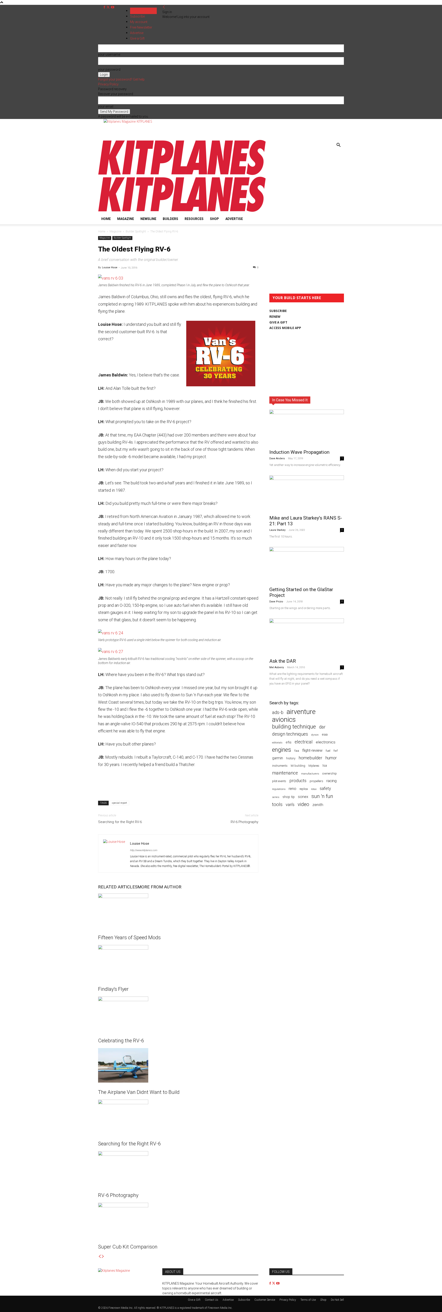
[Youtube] (112, 7)
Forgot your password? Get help (121, 79)
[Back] (164, 7)
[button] (338, 145)
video (303, 804)
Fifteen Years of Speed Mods (129, 937)
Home (106, 219)
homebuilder (310, 758)
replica (304, 789)
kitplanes (313, 765)
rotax (314, 789)
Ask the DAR (282, 661)
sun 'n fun (322, 796)
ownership (329, 773)
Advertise (234, 219)
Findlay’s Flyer (113, 989)
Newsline (148, 219)
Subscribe (137, 16)
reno (292, 788)
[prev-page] (99, 1256)
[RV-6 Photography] (178, 1168)
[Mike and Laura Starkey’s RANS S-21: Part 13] (306, 493)
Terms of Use (308, 1299)
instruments (280, 765)
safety (325, 788)
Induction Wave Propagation (299, 452)
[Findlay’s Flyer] (178, 962)
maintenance (285, 773)
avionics (284, 719)
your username (109, 54)
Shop (214, 219)
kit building (298, 765)
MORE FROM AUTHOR (159, 887)
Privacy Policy (108, 84)
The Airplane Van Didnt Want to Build (139, 1092)
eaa (325, 734)
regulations (278, 789)
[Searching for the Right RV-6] (178, 1117)
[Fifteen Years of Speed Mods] (178, 910)
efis (288, 742)
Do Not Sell (337, 1299)
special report (119, 802)
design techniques (290, 734)
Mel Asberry (276, 667)
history (290, 758)
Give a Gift (194, 1299)
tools (277, 804)
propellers (316, 781)
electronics (325, 742)
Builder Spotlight (136, 231)
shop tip (288, 797)
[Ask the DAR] (306, 636)
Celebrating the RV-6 (121, 1040)
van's (290, 804)
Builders (170, 219)
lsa (325, 765)
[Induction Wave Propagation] (306, 428)
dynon (315, 734)
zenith (317, 804)
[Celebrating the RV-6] (178, 1014)
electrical (304, 742)
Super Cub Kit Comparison (127, 1247)
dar (322, 727)
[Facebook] (105, 7)
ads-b (277, 712)
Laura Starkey (277, 530)
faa (296, 750)
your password (109, 69)
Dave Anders (277, 458)
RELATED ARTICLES (117, 887)
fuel (328, 750)
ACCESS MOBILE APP (285, 328)
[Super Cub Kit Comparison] (178, 1220)
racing (331, 780)
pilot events (279, 781)
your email (105, 106)
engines (281, 749)
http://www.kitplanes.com (143, 850)
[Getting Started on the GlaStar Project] (306, 565)
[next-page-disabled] (103, 1256)
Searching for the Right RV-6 (120, 822)
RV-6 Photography (244, 822)
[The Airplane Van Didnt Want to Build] (178, 1065)
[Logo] (182, 174)
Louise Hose (109, 267)
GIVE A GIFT (278, 322)
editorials (277, 742)
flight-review (312, 750)
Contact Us (211, 1299)
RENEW (274, 317)
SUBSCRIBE (278, 311)
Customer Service (264, 1299)
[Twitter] (108, 7)
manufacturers (310, 773)
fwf (336, 750)
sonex (303, 797)
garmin (277, 758)
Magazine (125, 219)
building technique (294, 726)
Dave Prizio (276, 601)
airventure (301, 711)
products (297, 780)
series (275, 797)
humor (331, 757)
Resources (194, 219)
